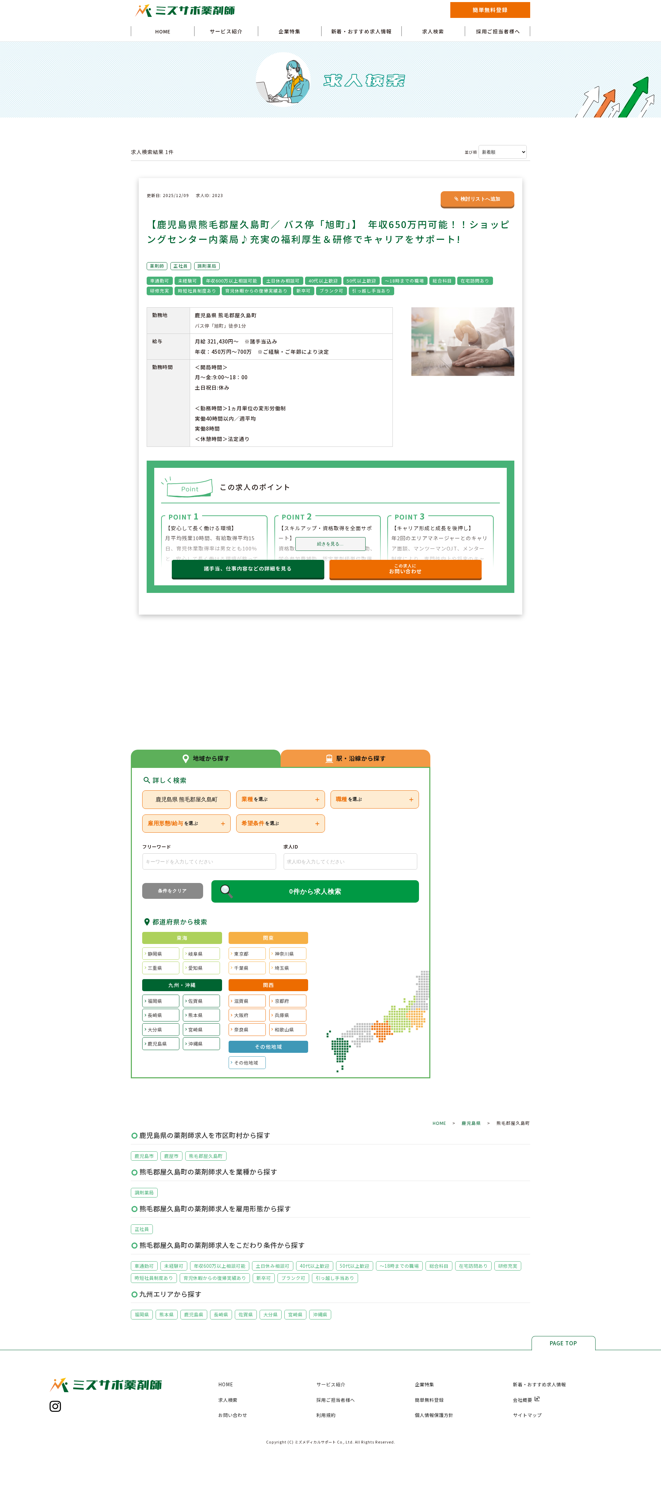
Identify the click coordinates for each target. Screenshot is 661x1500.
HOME (162, 31)
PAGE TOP (563, 1343)
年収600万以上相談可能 (219, 1265)
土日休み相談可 (273, 1265)
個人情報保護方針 (434, 1414)
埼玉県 (282, 967)
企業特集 (290, 31)
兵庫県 (282, 1014)
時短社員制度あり (154, 1277)
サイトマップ (527, 1414)
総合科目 (439, 1265)
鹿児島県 (157, 1043)
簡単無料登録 (490, 9)
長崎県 (155, 1014)
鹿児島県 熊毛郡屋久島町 (187, 799)
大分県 (155, 1029)
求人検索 (433, 31)
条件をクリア (172, 890)
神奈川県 (284, 953)
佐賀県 (195, 1000)
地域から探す (211, 758)
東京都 (241, 953)
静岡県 (155, 953)
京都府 (282, 1000)
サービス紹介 (226, 31)
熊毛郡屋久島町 (206, 1155)
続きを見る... (330, 543)
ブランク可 (293, 1277)
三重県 (155, 967)
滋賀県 (241, 1000)
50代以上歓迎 (354, 1265)
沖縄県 (195, 1043)
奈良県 (241, 1029)
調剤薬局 (144, 1192)
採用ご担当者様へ (498, 31)
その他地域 (246, 1062)
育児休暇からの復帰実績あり (214, 1277)
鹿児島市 (144, 1155)
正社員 (142, 1228)
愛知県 (195, 967)
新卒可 (263, 1277)
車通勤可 (144, 1265)
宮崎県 (195, 1029)
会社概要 (526, 1399)
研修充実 (507, 1265)
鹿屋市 (171, 1155)
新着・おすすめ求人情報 (361, 31)
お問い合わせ (232, 1414)
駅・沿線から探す (361, 758)
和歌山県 (284, 1029)
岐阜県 (195, 953)
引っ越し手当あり (335, 1277)
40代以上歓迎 (314, 1265)
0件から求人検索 (315, 891)
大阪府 (241, 1014)
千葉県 (241, 967)
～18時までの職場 (399, 1265)
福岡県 (155, 1000)
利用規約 (326, 1414)
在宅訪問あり (473, 1265)
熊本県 (195, 1014)
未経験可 (173, 1265)
